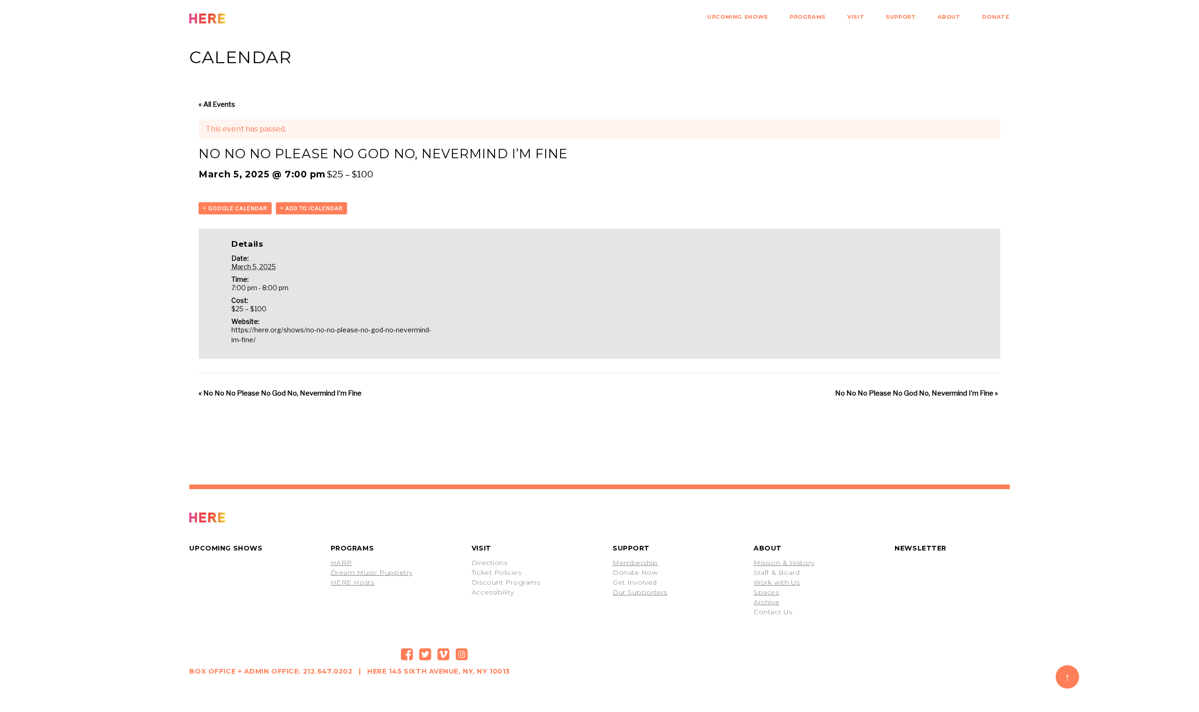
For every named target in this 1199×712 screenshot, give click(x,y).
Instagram (462, 654)
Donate (996, 17)
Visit (855, 17)
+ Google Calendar (235, 208)
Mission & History (784, 562)
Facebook (407, 654)
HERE (228, 18)
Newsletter (921, 548)
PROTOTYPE (228, 517)
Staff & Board (776, 572)
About (949, 17)
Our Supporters (640, 592)
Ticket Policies (496, 572)
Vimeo (443, 654)
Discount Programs (506, 582)
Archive (766, 602)
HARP (341, 562)
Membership (635, 562)
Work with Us (777, 582)
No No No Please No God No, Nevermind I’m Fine (280, 393)
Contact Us (773, 612)
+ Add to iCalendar (311, 208)
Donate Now (635, 572)
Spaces (766, 592)
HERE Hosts (353, 582)
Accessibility (493, 592)
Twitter (425, 654)
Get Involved (635, 582)
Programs (808, 17)
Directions (490, 562)
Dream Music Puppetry (372, 572)
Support (901, 17)
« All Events (217, 104)
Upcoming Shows (737, 17)
